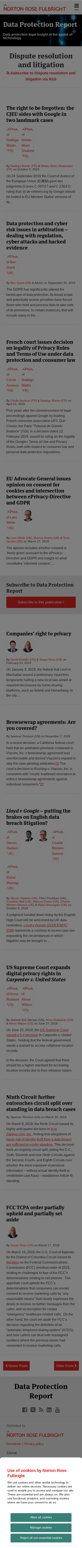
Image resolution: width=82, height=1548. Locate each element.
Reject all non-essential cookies (41, 1537)
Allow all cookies (41, 1517)
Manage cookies (41, 1527)
